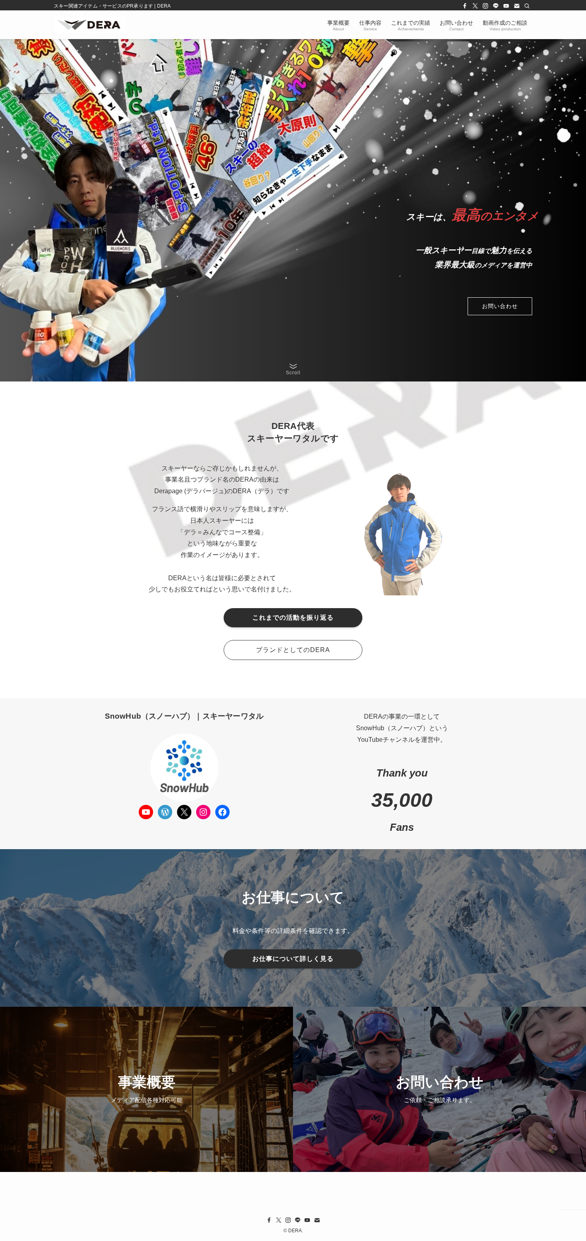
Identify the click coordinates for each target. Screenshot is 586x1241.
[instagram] (485, 6)
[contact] (516, 6)
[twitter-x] (475, 6)
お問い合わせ (500, 306)
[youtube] (506, 6)
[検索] (527, 6)
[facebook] (465, 6)
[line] (496, 6)
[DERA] (89, 25)
